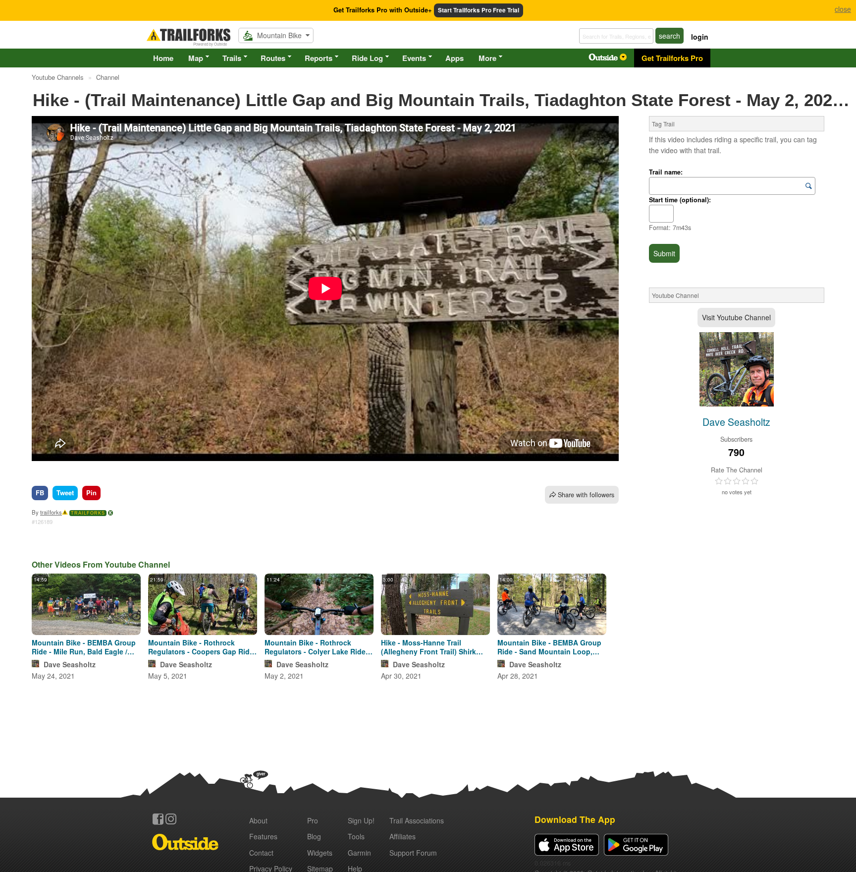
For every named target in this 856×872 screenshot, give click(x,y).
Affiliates (402, 836)
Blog (314, 836)
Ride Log (367, 58)
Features (263, 836)
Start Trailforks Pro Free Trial (478, 10)
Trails (231, 58)
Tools (356, 836)
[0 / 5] (736, 481)
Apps (454, 58)
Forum (413, 853)
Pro (312, 820)
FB (40, 492)
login (699, 37)
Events (414, 58)
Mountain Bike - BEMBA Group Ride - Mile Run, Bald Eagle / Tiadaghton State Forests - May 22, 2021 (85, 647)
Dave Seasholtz (70, 664)
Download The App (575, 819)
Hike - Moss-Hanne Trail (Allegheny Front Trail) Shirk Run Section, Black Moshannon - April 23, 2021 (434, 647)
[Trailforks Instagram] (170, 819)
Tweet (65, 492)
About (258, 820)
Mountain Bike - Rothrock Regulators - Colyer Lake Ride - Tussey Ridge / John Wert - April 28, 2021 (319, 647)
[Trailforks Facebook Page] (158, 819)
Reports (318, 58)
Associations (416, 820)
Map (195, 58)
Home (163, 58)
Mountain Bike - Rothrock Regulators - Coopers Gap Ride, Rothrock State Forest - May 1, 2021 (202, 647)
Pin (91, 492)
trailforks (51, 512)
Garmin (359, 853)
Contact (261, 853)
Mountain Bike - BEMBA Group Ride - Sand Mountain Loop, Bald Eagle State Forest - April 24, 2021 (549, 647)
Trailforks (88, 513)
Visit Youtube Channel (736, 317)
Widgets (319, 853)
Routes (273, 58)
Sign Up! (361, 820)
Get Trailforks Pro (672, 58)
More (487, 58)
